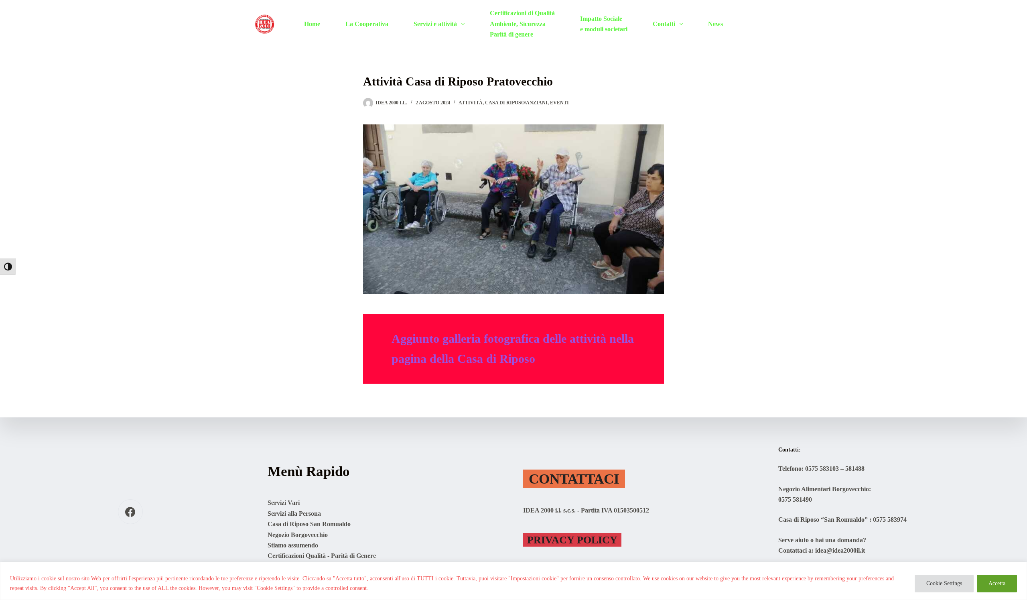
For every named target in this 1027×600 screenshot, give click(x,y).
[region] (513, 581)
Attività (471, 103)
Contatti (664, 23)
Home (312, 23)
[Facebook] (130, 512)
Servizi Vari (284, 502)
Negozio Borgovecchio (298, 534)
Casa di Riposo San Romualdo (309, 524)
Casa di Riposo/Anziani (516, 103)
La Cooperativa (366, 23)
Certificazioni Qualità (297, 555)
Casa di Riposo (496, 358)
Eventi (559, 103)
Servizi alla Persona (294, 513)
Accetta (996, 583)
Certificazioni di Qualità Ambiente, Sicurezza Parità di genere (522, 24)
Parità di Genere (353, 555)
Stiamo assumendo (293, 545)
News (715, 23)
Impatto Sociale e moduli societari (603, 24)
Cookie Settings (944, 583)
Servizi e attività (435, 23)
